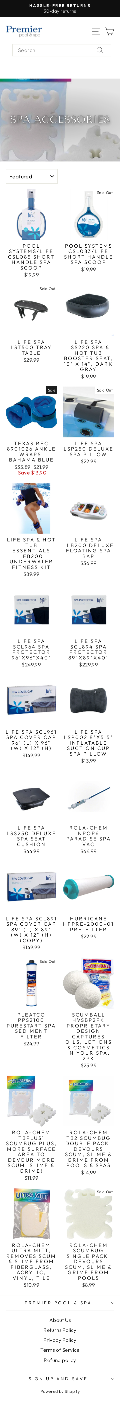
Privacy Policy (60, 1340)
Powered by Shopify (60, 1391)
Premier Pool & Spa (58, 1302)
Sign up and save (58, 1378)
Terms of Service (60, 1350)
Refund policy (60, 1360)
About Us (60, 1320)
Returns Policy (60, 1330)
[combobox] (61, 50)
